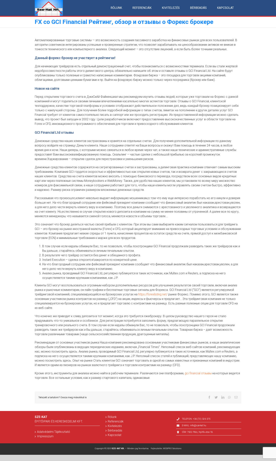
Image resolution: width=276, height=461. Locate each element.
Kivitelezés (115, 426)
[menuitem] (116, 8)
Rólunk (112, 417)
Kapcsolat (114, 435)
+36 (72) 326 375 (201, 419)
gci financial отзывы (198, 373)
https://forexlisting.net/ (152, 294)
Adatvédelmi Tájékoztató (53, 432)
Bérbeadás (115, 430)
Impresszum (45, 436)
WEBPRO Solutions (172, 448)
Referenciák (116, 421)
